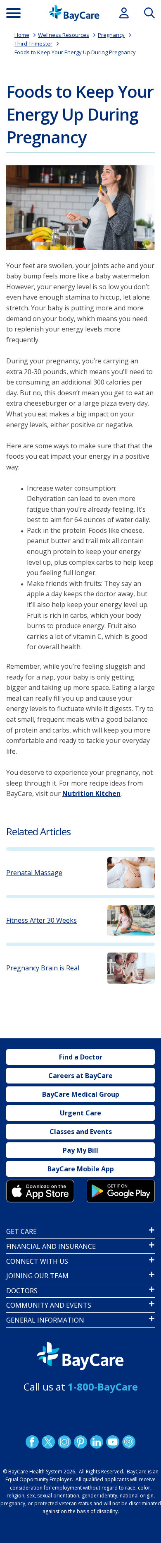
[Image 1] (80, 207)
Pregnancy (111, 35)
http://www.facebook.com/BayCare (32, 1442)
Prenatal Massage (34, 872)
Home (21, 35)
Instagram (64, 1442)
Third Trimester (33, 43)
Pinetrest (80, 1442)
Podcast (128, 1442)
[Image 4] (121, 1191)
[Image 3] (40, 1191)
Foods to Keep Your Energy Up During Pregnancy (75, 52)
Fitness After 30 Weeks (41, 920)
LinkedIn (96, 1442)
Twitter (48, 1442)
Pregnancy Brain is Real (42, 968)
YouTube (112, 1442)
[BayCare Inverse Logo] (80, 1356)
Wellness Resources (63, 35)
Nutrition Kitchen (91, 793)
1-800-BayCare (103, 1386)
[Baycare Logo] (74, 13)
